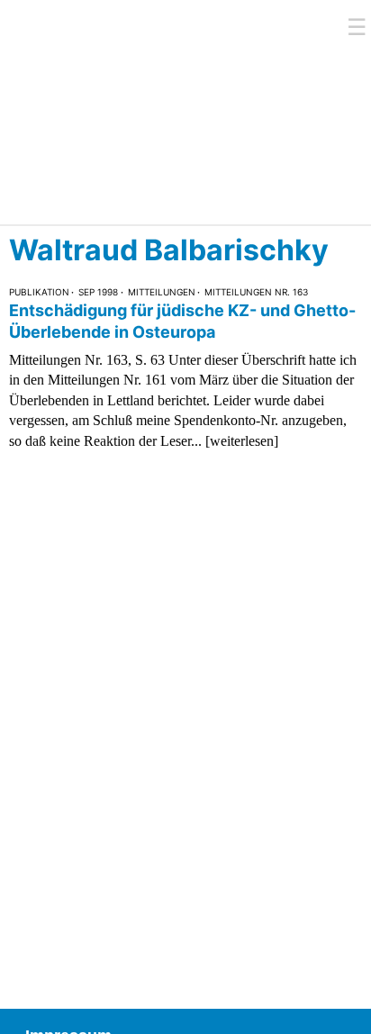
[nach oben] (344, 1007)
